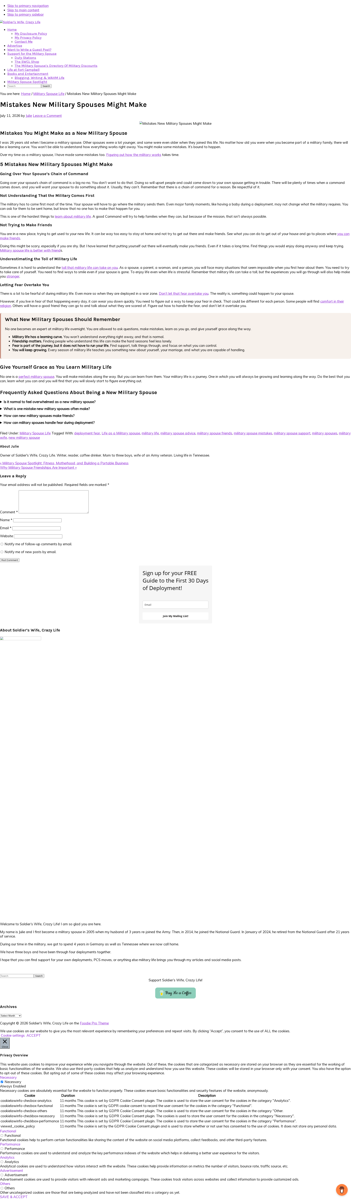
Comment (9, 512)
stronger (13, 276)
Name (6, 520)
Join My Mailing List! (175, 616)
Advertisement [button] (11, 1170)
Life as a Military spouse (121, 433)
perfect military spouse (36, 376)
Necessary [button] (8, 1077)
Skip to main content (23, 10)
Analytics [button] (7, 1157)
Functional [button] (8, 1131)
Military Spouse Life (35, 433)
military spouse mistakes (253, 433)
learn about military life (73, 216)
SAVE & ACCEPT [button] (14, 1197)
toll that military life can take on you (90, 267)
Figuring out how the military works (133, 154)
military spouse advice (178, 433)
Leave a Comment (47, 115)
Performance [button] (10, 1144)
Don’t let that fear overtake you (183, 293)
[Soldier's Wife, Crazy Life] (20, 22)
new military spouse (24, 437)
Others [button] (5, 1183)
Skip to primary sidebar (25, 14)
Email (5, 528)
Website (6, 536)
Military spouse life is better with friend (30, 250)
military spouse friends (214, 433)
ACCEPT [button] (34, 1035)
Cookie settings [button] (13, 1035)
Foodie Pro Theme (94, 1023)
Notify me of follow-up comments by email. (38, 544)
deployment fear (87, 433)
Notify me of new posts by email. (30, 552)
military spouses (324, 433)
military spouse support (292, 433)
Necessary (13, 1082)
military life (150, 433)
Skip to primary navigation (28, 5)
